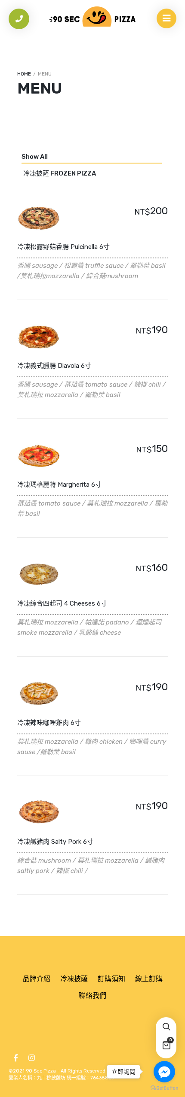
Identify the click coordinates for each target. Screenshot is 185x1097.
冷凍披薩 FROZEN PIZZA (59, 173)
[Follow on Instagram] (31, 1058)
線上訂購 (149, 979)
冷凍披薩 (74, 979)
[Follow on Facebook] (15, 1058)
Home (24, 74)
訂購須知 (111, 979)
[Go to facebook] (164, 1071)
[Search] (166, 1027)
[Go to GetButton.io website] (164, 1088)
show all (35, 157)
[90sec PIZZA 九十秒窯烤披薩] (92, 16)
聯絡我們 (92, 995)
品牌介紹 (36, 979)
